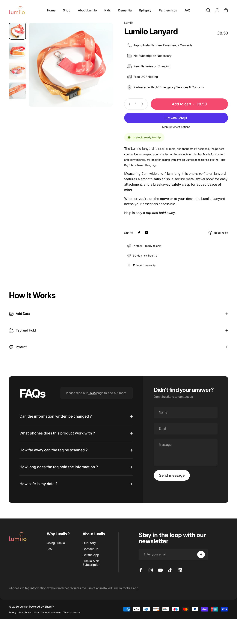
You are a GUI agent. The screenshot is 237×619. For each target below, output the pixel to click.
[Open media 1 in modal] (71, 65)
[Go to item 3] (17, 71)
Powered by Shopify (41, 606)
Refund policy (32, 612)
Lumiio (129, 23)
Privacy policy (16, 612)
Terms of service (71, 612)
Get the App (91, 555)
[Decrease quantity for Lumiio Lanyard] (128, 104)
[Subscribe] (201, 554)
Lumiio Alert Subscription (91, 562)
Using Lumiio (56, 543)
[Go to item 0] (17, 31)
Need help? (221, 232)
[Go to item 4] (17, 91)
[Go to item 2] (17, 51)
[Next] (103, 70)
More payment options (176, 127)
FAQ (49, 549)
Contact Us (90, 549)
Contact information (51, 612)
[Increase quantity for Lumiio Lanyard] (143, 104)
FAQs (92, 393)
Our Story (89, 543)
